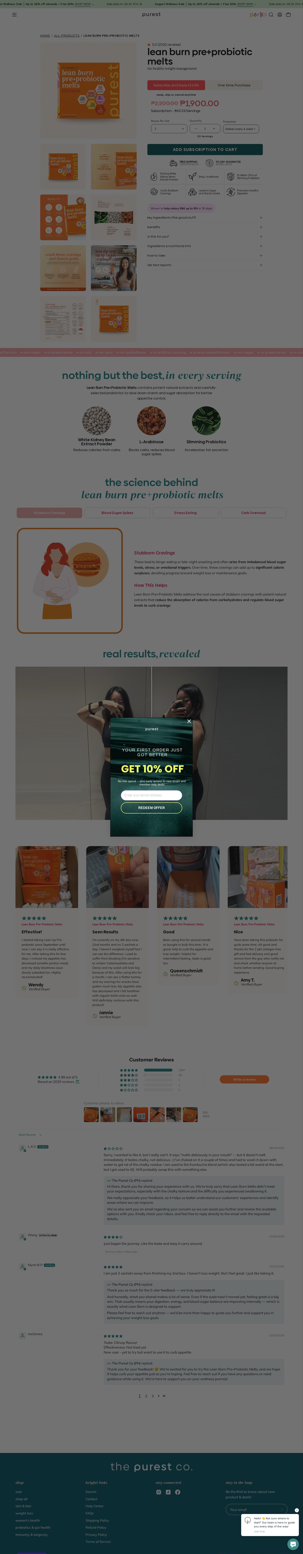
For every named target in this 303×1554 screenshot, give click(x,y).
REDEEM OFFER (151, 808)
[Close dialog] (189, 721)
